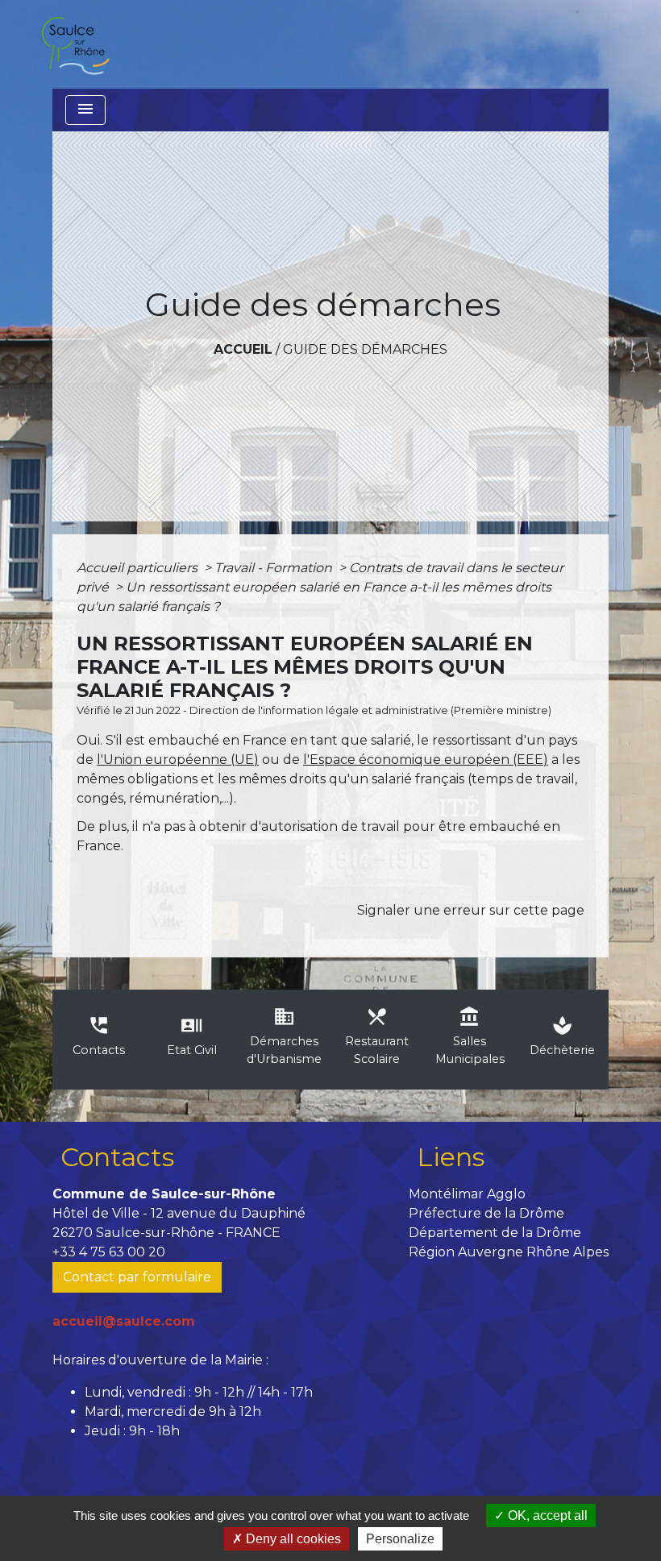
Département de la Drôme (495, 1232)
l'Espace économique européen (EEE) (425, 759)
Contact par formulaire (137, 1277)
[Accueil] (75, 44)
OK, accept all (546, 1515)
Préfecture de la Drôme (486, 1213)
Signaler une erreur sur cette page (470, 910)
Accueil (243, 349)
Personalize (400, 1539)
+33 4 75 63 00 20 (108, 1252)
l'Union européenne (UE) (178, 759)
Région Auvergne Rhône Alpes (509, 1252)
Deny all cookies (292, 1539)
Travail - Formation (274, 567)
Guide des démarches (365, 349)
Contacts (117, 1157)
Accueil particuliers (139, 567)
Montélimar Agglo (467, 1194)
